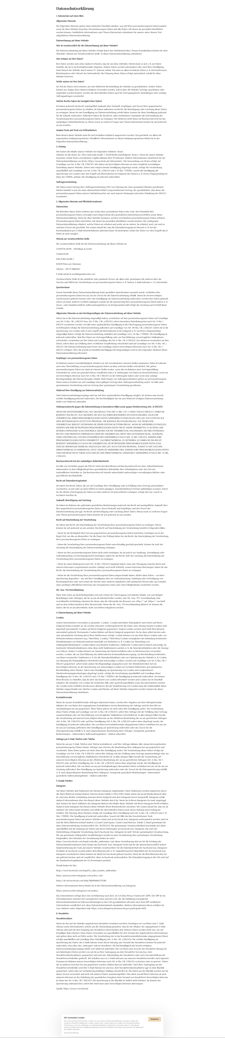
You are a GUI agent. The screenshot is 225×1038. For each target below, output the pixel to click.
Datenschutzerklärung (71, 1033)
